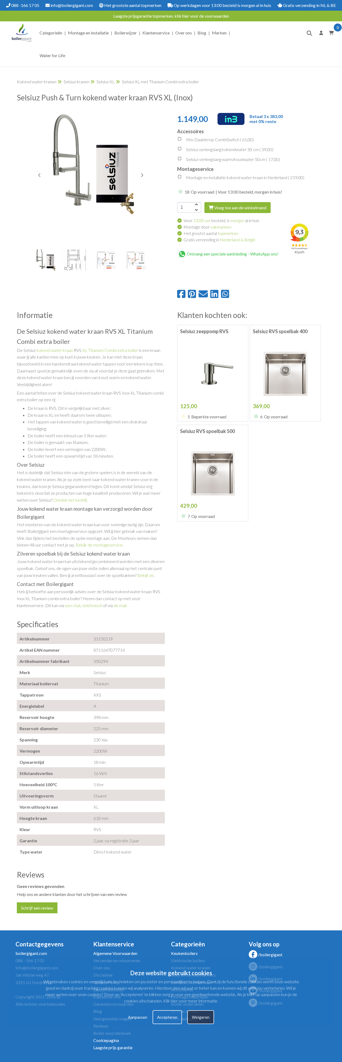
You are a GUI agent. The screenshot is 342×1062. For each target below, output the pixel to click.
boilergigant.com (31, 953)
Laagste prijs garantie (113, 1047)
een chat (73, 605)
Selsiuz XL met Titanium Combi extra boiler (160, 81)
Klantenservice (156, 32)
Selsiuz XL (105, 81)
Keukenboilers (184, 953)
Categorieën (51, 32)
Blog (201, 32)
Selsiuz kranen (76, 81)
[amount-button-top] (196, 204)
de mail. (120, 605)
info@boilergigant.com (71, 5)
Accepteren (167, 1017)
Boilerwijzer (125, 32)
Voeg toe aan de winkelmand (239, 207)
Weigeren (200, 1017)
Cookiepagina (106, 1040)
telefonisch (92, 605)
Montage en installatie (88, 32)
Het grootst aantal (211, 233)
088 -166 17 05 (24, 5)
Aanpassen (137, 1017)
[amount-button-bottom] (196, 210)
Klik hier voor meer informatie (190, 1000)
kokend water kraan (55, 350)
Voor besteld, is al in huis (221, 220)
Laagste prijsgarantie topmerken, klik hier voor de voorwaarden (171, 15)
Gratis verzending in (219, 239)
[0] (330, 32)
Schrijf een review (37, 907)
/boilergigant (270, 954)
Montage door (207, 226)
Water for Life (52, 55)
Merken (219, 32)
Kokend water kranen (36, 81)
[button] (142, 175)
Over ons (183, 32)
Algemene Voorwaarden (115, 953)
